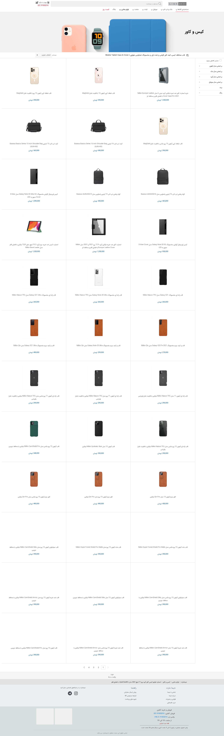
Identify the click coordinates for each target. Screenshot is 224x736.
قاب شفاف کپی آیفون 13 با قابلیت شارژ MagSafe (98, 93)
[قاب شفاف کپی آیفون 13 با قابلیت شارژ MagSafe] (98, 75)
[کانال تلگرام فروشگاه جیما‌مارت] (70, 693)
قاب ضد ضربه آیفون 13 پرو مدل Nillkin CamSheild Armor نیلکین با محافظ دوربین (34, 599)
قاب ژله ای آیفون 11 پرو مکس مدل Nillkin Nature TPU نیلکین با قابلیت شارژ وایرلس (34, 397)
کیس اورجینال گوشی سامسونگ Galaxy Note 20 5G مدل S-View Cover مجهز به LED (163, 246)
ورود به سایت (42, 2)
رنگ (220, 93)
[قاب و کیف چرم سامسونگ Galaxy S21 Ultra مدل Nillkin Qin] (34, 328)
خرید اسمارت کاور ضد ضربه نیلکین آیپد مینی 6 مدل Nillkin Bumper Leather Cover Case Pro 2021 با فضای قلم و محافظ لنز (163, 94)
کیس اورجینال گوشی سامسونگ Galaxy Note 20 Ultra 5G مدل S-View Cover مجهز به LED (34, 195)
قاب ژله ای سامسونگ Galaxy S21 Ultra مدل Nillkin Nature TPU (34, 295)
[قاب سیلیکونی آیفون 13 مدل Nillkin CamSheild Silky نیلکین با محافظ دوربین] (98, 580)
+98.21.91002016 (160, 717)
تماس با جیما (171, 692)
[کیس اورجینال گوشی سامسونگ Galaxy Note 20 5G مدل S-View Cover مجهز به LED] (163, 227)
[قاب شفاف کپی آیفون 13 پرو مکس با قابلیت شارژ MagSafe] (163, 126)
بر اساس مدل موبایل (215, 82)
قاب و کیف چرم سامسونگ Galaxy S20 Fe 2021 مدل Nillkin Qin (163, 345)
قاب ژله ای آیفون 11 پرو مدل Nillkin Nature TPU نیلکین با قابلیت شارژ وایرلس (98, 397)
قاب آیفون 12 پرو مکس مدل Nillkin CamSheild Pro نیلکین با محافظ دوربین (34, 446)
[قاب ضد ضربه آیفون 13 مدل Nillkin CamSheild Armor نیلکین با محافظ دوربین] (163, 630)
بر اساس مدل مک (216, 71)
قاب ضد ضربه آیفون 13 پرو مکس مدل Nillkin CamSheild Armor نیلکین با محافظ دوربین (98, 649)
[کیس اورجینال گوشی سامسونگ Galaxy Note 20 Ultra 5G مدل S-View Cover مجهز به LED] (34, 176)
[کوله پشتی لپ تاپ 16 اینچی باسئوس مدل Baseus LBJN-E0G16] (163, 176)
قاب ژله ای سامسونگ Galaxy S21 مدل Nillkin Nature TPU (163, 295)
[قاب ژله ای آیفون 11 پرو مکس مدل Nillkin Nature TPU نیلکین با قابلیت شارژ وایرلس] (34, 378)
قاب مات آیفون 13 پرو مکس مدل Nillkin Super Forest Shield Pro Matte (163, 547)
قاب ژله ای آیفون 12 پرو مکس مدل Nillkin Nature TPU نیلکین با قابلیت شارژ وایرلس (163, 448)
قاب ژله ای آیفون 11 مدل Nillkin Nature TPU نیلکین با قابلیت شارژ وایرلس (163, 396)
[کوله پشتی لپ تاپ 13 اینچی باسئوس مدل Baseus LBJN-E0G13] (98, 176)
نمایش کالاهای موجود (212, 61)
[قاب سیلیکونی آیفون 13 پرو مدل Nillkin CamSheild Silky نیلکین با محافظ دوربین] (34, 529)
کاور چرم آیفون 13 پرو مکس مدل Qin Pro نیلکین (34, 497)
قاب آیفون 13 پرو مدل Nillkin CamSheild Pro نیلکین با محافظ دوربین (34, 648)
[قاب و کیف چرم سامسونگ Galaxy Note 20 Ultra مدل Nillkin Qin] (98, 328)
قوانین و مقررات (171, 699)
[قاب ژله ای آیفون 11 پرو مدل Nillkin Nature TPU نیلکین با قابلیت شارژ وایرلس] (98, 378)
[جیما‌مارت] (177, 4)
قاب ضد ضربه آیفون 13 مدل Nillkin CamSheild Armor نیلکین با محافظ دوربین (163, 649)
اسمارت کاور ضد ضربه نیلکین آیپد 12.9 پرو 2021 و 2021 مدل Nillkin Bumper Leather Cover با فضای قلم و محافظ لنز (98, 246)
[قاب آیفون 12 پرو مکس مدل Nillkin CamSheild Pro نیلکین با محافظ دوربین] (34, 428)
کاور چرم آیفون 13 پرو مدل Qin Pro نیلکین (98, 497)
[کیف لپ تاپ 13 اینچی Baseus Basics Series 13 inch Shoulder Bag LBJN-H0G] (34, 126)
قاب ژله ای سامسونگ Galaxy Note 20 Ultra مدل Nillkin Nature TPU (98, 295)
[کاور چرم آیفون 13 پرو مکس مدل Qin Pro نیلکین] (34, 479)
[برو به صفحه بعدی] (84, 667)
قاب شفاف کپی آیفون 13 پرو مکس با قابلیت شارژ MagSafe (162, 143)
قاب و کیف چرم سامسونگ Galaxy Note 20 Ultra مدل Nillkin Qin (98, 345)
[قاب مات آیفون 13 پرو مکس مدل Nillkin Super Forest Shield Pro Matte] (163, 529)
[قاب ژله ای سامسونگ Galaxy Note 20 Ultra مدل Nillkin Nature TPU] (98, 277)
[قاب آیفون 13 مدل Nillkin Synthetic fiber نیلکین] (98, 429)
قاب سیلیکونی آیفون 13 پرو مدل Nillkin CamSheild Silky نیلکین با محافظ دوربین (33, 548)
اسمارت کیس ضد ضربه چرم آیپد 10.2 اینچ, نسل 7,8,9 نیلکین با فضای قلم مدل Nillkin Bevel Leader (34, 246)
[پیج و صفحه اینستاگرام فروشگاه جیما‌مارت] (76, 693)
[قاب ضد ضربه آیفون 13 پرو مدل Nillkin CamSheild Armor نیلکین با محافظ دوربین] (34, 580)
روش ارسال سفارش (130, 692)
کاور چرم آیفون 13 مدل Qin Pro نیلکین (163, 497)
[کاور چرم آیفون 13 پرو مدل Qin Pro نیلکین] (98, 479)
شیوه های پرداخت (130, 699)
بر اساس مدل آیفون (215, 66)
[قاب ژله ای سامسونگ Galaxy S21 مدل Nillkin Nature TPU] (163, 277)
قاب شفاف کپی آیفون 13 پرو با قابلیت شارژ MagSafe (34, 93)
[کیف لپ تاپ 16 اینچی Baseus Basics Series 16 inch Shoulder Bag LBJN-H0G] (98, 126)
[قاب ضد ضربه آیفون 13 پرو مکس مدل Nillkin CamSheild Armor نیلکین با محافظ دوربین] (98, 630)
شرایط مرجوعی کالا (130, 696)
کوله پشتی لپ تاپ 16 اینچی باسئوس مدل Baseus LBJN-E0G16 (163, 194)
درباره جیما (172, 696)
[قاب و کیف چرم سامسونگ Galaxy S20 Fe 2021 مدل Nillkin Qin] (163, 328)
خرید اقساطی (171, 703)
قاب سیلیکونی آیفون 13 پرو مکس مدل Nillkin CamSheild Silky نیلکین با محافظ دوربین (163, 599)
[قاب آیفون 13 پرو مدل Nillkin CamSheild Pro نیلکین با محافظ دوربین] (34, 630)
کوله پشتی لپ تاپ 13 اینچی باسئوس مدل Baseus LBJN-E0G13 (98, 194)
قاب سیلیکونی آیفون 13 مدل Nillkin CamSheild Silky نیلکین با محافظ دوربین (98, 597)
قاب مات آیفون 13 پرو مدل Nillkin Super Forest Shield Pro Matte (98, 547)
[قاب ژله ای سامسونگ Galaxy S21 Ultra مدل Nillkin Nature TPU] (34, 277)
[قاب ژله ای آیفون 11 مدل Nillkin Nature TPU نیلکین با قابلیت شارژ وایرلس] (163, 378)
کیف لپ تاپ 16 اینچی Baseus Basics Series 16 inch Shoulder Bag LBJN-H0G (98, 145)
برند (221, 87)
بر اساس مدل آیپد (216, 77)
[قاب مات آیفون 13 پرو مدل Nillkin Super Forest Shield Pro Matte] (98, 529)
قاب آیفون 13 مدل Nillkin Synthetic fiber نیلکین (98, 446)
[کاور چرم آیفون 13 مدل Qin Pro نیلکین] (163, 479)
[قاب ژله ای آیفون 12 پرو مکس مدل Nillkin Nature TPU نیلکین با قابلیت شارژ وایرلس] (163, 429)
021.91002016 (43, 5)
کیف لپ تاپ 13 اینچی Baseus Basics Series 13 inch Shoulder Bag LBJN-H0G (34, 145)
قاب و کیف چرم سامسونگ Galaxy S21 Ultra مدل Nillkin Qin (33, 345)
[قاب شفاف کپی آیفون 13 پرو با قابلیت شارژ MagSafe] (34, 75)
